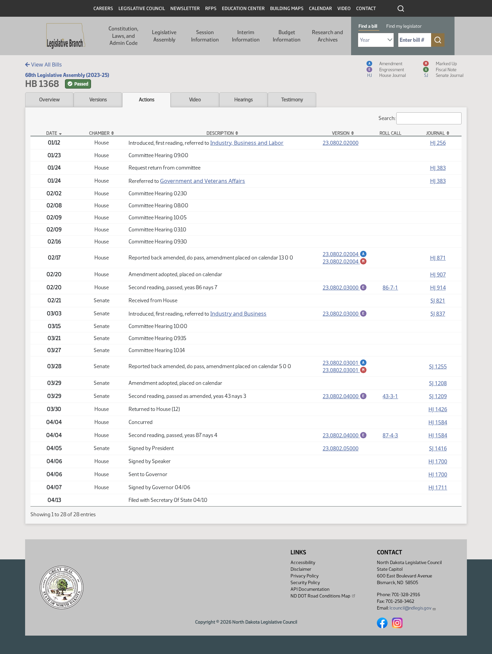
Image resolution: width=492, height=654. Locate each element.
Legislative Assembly (164, 36)
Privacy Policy (305, 576)
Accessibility (303, 562)
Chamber (99, 133)
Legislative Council (141, 8)
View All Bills (46, 64)
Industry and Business (238, 313)
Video (344, 8)
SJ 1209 (438, 396)
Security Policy (305, 582)
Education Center (243, 8)
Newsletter (185, 8)
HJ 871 (438, 257)
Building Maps (287, 8)
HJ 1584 (437, 422)
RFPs (211, 8)
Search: (387, 118)
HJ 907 (438, 274)
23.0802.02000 (340, 142)
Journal (435, 133)
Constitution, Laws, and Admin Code (123, 35)
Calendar (320, 8)
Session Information (205, 36)
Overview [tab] (49, 100)
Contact (366, 8)
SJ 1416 (438, 448)
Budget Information (287, 36)
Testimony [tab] (292, 100)
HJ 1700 (437, 461)
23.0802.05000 (340, 448)
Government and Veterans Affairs (202, 181)
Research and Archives (327, 36)
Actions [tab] (146, 100)
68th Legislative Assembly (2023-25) (67, 75)
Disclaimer (301, 569)
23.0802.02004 (345, 254)
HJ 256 (438, 142)
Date (51, 133)
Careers (103, 8)
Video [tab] (195, 100)
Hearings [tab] (243, 100)
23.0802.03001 (345, 362)
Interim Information (246, 36)
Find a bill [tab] (367, 26)
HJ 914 (438, 287)
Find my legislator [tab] (404, 26)
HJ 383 (438, 168)
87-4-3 (390, 435)
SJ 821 (437, 300)
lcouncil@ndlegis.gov (410, 608)
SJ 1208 (438, 383)
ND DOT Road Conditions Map (320, 596)
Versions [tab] (98, 100)
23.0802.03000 (345, 287)
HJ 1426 (437, 409)
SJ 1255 (438, 366)
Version (340, 133)
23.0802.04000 (345, 396)
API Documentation (310, 589)
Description (220, 133)
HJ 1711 (437, 487)
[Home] (65, 36)
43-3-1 (390, 396)
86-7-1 (390, 287)
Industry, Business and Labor (246, 142)
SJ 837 (437, 313)
